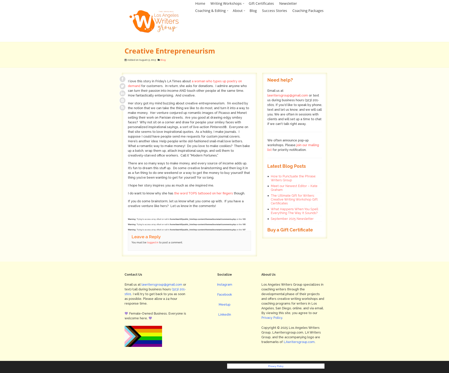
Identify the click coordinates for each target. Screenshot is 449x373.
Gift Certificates (261, 3)
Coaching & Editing (210, 10)
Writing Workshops (226, 3)
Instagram (224, 284)
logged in (152, 242)
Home (200, 3)
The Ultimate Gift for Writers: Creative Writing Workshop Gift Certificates (294, 199)
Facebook (224, 294)
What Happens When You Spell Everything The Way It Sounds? (294, 211)
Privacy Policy (271, 317)
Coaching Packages (308, 10)
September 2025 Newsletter (292, 219)
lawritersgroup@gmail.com (287, 95)
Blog (253, 10)
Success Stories (274, 10)
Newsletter (288, 3)
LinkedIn (224, 314)
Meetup (224, 304)
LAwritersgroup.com (299, 342)
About (238, 10)
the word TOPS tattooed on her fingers (203, 193)
